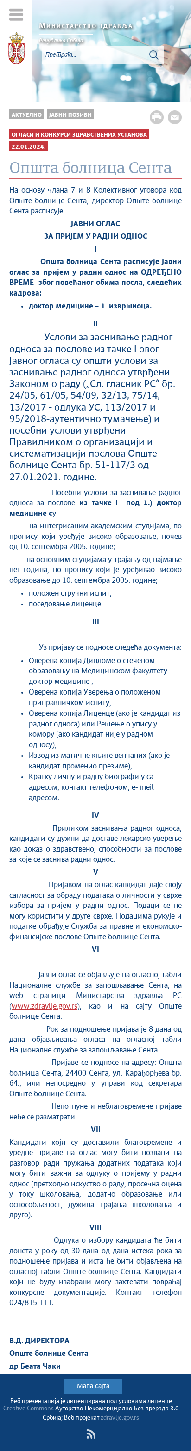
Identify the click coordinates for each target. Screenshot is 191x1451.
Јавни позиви (70, 115)
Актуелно (27, 115)
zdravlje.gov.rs (120, 1418)
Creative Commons (28, 1409)
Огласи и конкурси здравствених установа (79, 135)
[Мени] (16, 14)
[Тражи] (154, 55)
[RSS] (91, 1434)
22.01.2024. (28, 147)
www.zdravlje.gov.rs (44, 1006)
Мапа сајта (93, 1386)
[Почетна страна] (16, 49)
